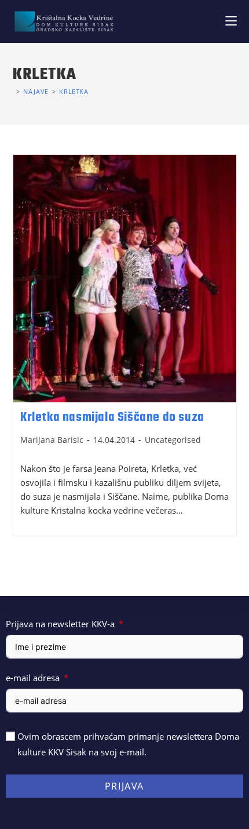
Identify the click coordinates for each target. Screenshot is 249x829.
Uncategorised (173, 439)
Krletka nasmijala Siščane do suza (112, 417)
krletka (73, 91)
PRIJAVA (124, 786)
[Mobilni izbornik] (231, 21)
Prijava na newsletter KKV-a (60, 624)
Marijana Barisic (51, 439)
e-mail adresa (33, 677)
